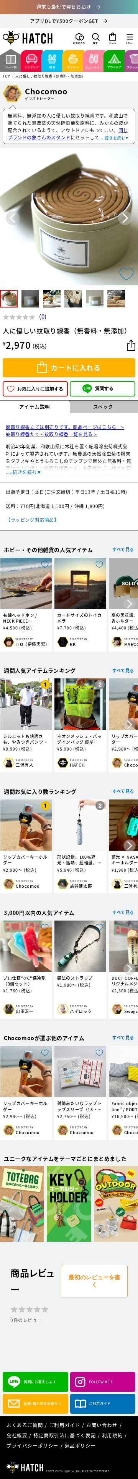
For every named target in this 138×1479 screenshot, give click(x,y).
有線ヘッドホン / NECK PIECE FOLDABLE (20, 618)
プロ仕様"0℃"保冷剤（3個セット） (24, 981)
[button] (95, 38)
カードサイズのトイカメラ (79, 618)
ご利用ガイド (64, 1425)
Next (125, 218)
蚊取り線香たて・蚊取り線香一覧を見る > (51, 434)
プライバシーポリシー (33, 1445)
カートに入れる (75, 367)
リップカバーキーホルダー (25, 860)
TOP (6, 76)
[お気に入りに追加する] (126, 274)
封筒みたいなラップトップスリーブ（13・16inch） (79, 1106)
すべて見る (123, 549)
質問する (104, 388)
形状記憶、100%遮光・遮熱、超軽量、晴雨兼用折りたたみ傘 (79, 860)
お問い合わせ (102, 1425)
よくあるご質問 (25, 1425)
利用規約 (112, 1435)
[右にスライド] (129, 604)
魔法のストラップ (75, 978)
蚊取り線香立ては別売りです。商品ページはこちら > (65, 427)
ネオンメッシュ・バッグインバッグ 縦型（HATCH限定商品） (79, 739)
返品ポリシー (80, 1445)
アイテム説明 (34, 406)
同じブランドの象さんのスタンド (68, 134)
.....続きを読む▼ (113, 138)
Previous (13, 218)
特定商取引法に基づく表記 (64, 1435)
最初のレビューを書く (94, 1281)
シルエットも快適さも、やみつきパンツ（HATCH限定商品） (24, 739)
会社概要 (17, 1435)
